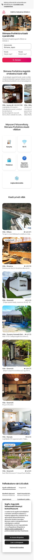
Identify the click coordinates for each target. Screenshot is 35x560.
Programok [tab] (22, 488)
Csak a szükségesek (16, 542)
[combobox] (17, 47)
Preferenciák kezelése (17, 547)
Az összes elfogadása (17, 537)
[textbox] (9, 54)
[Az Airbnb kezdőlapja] (3, 12)
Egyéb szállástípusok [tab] (9, 488)
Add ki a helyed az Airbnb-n (20, 12)
